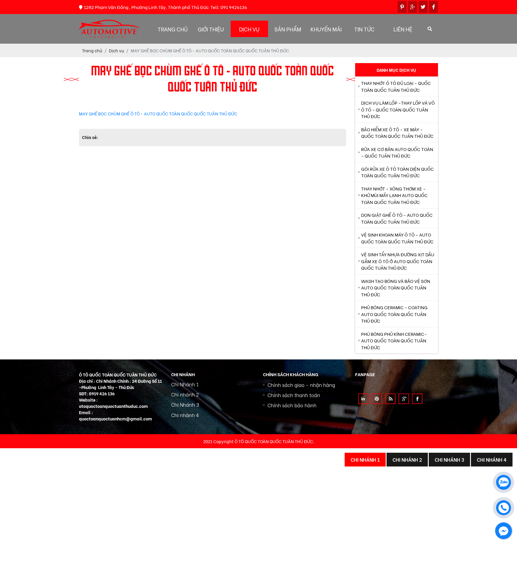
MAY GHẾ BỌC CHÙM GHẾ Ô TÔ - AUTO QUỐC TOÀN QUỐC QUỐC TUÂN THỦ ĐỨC (158, 113)
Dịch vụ (249, 29)
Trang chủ (173, 29)
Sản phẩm (287, 29)
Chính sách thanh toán (293, 394)
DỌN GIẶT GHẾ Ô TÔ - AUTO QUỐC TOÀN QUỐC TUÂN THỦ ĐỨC (397, 218)
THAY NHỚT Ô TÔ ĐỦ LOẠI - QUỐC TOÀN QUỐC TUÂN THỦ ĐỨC (396, 86)
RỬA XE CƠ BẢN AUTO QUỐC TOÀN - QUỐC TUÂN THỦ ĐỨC (397, 152)
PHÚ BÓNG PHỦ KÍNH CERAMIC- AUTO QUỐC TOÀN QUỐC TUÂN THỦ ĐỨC (394, 340)
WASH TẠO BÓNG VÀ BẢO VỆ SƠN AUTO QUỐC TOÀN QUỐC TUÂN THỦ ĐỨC (395, 287)
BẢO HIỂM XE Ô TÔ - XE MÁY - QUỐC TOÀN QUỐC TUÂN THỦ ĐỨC (397, 132)
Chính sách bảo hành (292, 405)
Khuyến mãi (326, 29)
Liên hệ (402, 29)
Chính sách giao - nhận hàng (301, 384)
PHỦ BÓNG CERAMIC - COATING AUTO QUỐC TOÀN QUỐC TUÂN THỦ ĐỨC (394, 314)
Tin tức (364, 29)
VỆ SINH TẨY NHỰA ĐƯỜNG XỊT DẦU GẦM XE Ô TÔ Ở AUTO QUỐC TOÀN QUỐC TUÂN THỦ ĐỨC (397, 261)
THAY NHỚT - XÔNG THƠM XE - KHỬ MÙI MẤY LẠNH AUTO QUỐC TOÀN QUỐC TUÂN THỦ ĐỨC (394, 195)
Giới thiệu (211, 29)
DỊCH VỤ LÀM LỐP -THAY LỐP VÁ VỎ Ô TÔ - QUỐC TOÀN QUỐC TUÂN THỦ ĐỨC (398, 109)
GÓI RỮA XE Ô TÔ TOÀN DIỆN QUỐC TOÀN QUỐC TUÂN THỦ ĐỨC (397, 172)
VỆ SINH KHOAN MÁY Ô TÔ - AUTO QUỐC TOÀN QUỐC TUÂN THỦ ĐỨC (397, 238)
